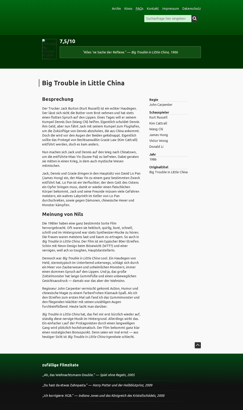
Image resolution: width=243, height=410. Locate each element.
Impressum (170, 8)
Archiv (116, 8)
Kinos (128, 8)
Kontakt (153, 8)
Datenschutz (191, 8)
